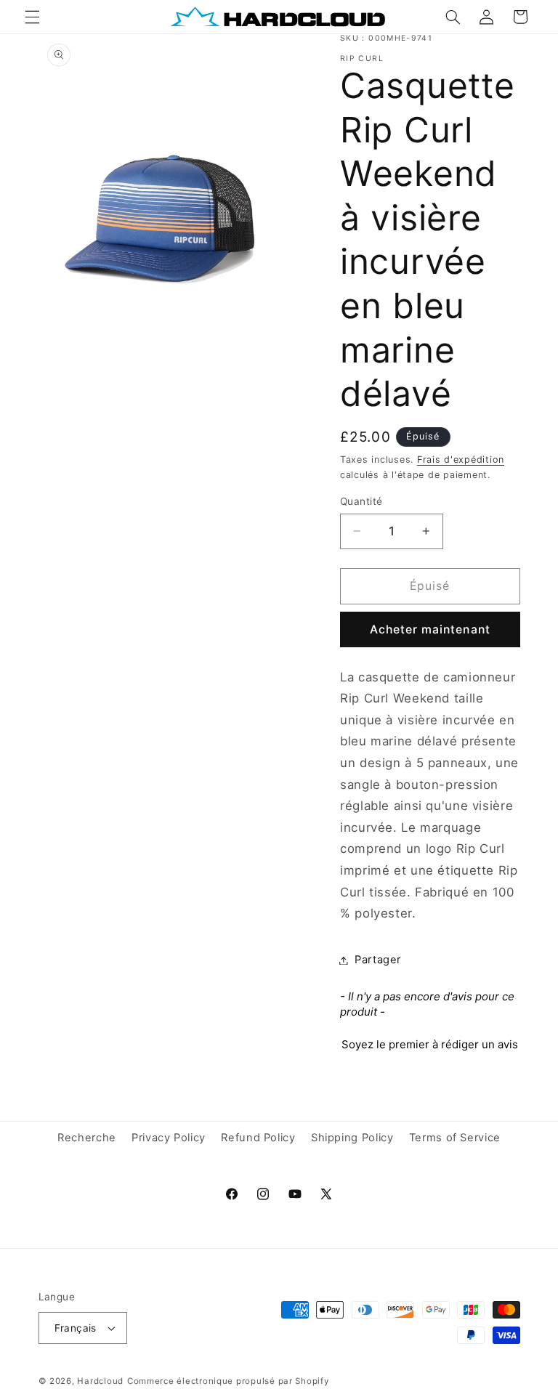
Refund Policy (258, 1137)
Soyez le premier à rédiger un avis (429, 1044)
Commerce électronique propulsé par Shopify (228, 1381)
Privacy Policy (169, 1137)
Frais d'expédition (460, 459)
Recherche (86, 1137)
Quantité (361, 501)
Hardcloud (100, 1381)
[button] (32, 16)
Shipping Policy (352, 1137)
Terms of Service (455, 1137)
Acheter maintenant (430, 629)
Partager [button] (378, 959)
